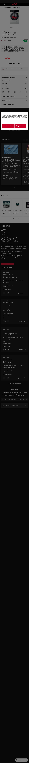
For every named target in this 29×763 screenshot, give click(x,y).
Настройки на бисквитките (8, 126)
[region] (14, 121)
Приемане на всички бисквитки (20, 126)
